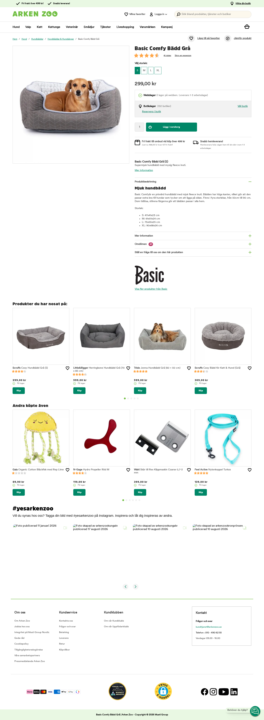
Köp (19, 390)
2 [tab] (128, 398)
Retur (62, 644)
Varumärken (147, 27)
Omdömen (143, 244)
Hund (16, 27)
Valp (28, 27)
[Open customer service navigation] (255, 711)
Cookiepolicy (21, 644)
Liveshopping (125, 27)
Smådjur (89, 27)
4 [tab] (134, 398)
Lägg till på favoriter (208, 38)
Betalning (64, 632)
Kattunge (54, 27)
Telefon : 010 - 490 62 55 (209, 633)
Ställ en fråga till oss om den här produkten (159, 252)
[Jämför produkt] (227, 38)
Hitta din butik (243, 3)
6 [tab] (139, 500)
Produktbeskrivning (145, 181)
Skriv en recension (183, 56)
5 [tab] (138, 398)
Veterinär (72, 27)
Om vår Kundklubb (114, 621)
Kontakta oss (66, 621)
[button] (41, 552)
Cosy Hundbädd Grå (30, 368)
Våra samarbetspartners (27, 655)
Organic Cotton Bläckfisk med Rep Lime (38, 469)
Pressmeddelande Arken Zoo (29, 661)
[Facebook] (204, 692)
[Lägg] (67, 368)
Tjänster (105, 27)
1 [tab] (125, 398)
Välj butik (243, 106)
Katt (39, 27)
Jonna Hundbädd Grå (157, 368)
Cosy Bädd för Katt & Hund (217, 368)
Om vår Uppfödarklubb (116, 626)
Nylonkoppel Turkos (213, 469)
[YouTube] (224, 692)
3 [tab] (131, 398)
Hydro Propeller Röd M (91, 469)
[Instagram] (213, 692)
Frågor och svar (67, 626)
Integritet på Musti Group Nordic (31, 632)
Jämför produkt (242, 38)
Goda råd (19, 638)
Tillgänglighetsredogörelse (28, 650)
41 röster (167, 56)
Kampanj (167, 27)
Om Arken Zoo (22, 621)
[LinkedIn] (234, 692)
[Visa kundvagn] (247, 27)
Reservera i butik (151, 111)
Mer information (144, 170)
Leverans (64, 638)
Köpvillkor (64, 650)
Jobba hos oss (22, 626)
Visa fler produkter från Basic (151, 289)
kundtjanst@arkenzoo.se (209, 627)
